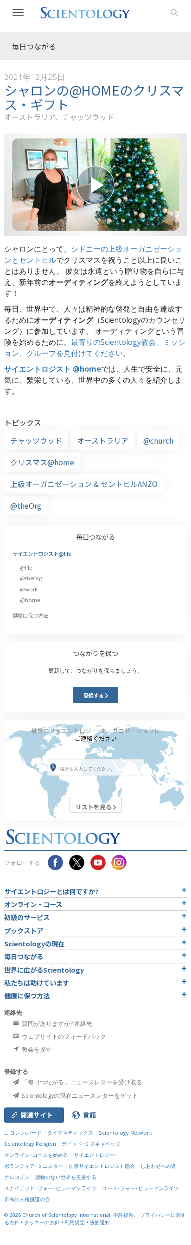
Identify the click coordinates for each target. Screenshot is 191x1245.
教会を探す (36, 1049)
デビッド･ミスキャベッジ (91, 1143)
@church (158, 440)
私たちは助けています (36, 982)
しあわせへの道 (158, 1165)
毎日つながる (95, 536)
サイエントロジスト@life (42, 553)
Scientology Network (125, 1132)
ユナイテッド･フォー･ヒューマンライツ (50, 1188)
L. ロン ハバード (23, 1132)
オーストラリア (102, 440)
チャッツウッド (36, 440)
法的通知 (99, 1222)
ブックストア (23, 930)
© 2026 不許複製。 (72, 1214)
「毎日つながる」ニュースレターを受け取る (81, 1082)
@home (30, 599)
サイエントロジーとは (51, 891)
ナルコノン (17, 1176)
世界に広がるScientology (44, 969)
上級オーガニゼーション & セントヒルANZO (84, 483)
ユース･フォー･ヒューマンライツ (140, 1188)
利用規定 (74, 1222)
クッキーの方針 (42, 1222)
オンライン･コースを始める (36, 1154)
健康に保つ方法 (30, 615)
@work (29, 589)
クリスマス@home (42, 462)
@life (26, 567)
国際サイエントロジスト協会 (102, 1165)
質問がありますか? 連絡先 (56, 1023)
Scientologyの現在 (34, 943)
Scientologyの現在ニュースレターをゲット (79, 1095)
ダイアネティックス (70, 1132)
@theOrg (25, 505)
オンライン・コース (33, 904)
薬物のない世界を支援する (65, 1176)
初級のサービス (27, 917)
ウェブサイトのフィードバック (63, 1036)
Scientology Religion (30, 1143)
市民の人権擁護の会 (27, 1199)
